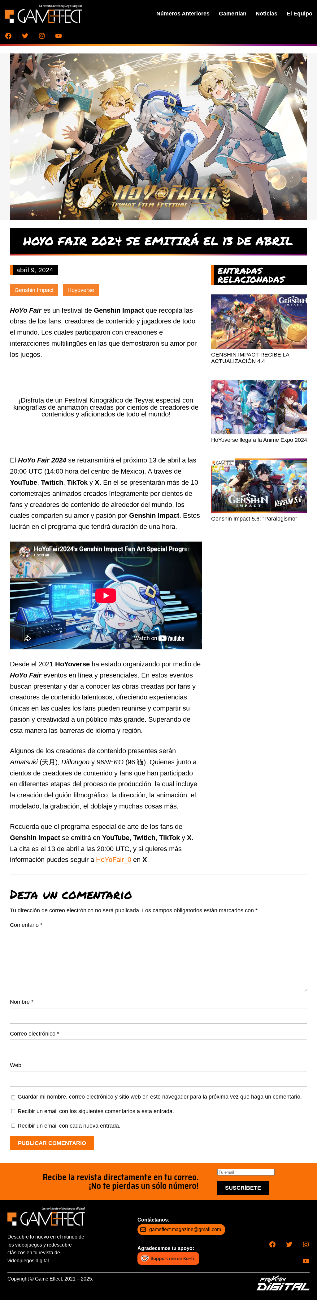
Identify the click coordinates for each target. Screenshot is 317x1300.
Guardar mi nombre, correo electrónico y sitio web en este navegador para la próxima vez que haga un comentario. (160, 1097)
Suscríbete (243, 1188)
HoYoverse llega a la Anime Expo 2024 (259, 440)
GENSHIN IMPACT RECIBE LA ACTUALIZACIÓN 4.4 (250, 358)
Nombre (21, 1002)
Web (15, 1065)
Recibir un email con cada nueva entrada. (69, 1126)
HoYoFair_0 (113, 859)
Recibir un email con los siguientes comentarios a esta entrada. (96, 1111)
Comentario (26, 925)
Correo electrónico (34, 1034)
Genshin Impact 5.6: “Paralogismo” (254, 519)
